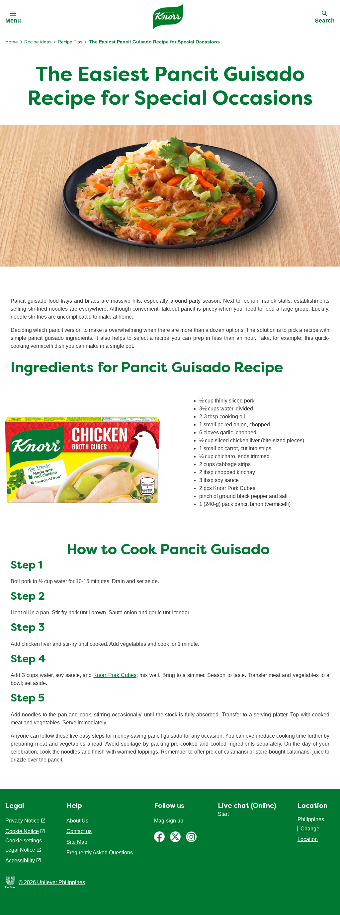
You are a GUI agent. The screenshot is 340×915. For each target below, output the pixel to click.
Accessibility (20, 860)
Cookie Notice (22, 831)
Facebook (159, 836)
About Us (77, 820)
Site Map (76, 842)
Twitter (175, 836)
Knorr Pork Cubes (114, 675)
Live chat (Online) (247, 806)
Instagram (191, 836)
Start (223, 814)
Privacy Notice (22, 820)
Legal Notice (20, 850)
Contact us (79, 831)
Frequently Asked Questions (99, 852)
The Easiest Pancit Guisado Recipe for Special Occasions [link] (154, 41)
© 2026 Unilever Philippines (52, 882)
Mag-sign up (168, 820)
